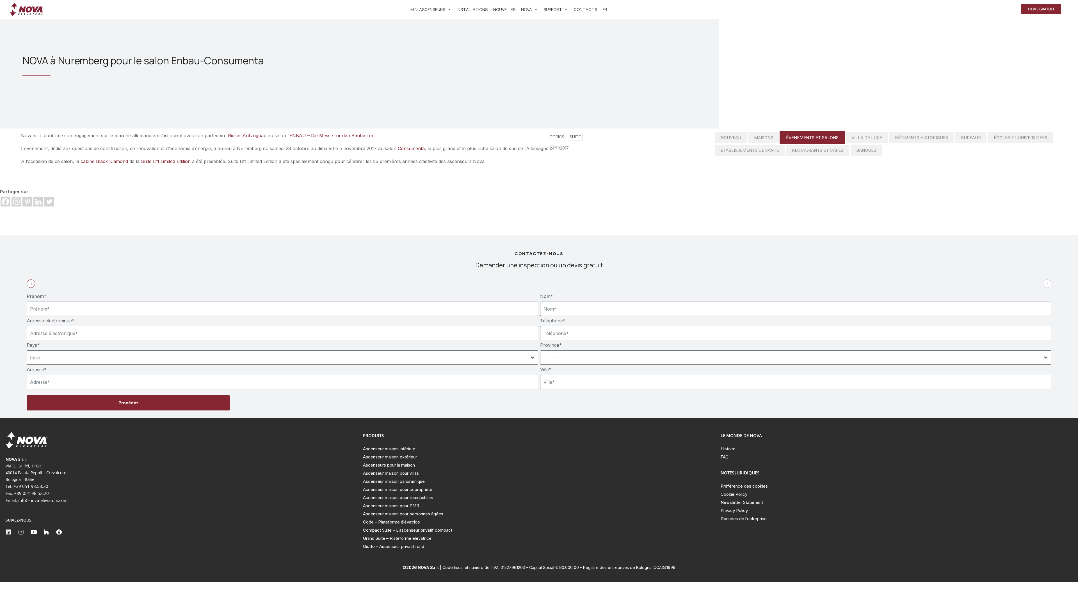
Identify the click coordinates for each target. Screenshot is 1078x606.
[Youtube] (33, 532)
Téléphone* (552, 320)
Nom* (546, 296)
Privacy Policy (734, 510)
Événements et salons (812, 137)
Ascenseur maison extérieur (390, 457)
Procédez (128, 402)
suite (575, 136)
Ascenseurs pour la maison (389, 465)
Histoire (728, 448)
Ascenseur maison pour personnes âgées (403, 514)
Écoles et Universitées (1020, 137)
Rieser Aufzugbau (247, 135)
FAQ (724, 457)
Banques (866, 150)
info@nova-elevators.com (43, 500)
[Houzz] (46, 532)
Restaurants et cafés (817, 150)
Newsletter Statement (742, 502)
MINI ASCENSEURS (427, 9)
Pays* (33, 345)
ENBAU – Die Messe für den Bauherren (331, 135)
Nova (526, 9)
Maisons (763, 137)
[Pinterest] (27, 201)
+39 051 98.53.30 (30, 486)
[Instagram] (16, 201)
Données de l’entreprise (744, 518)
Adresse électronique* (50, 320)
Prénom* (36, 296)
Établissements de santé (750, 150)
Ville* (545, 369)
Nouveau (731, 137)
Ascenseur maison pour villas (391, 473)
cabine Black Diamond (104, 161)
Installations (472, 9)
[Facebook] (5, 201)
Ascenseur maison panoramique (394, 481)
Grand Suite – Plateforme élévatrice (397, 538)
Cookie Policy (734, 494)
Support (552, 9)
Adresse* (37, 369)
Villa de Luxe (866, 137)
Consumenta (411, 148)
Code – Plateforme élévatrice (391, 522)
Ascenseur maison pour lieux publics (398, 497)
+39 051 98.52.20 (31, 493)
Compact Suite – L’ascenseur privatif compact (407, 530)
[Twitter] (49, 201)
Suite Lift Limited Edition (166, 161)
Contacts (585, 9)
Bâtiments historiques (921, 137)
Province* (551, 345)
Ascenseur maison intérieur (389, 448)
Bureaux (971, 137)
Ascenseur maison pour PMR (391, 505)
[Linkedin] (38, 201)
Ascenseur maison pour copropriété (397, 489)
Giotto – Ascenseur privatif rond (393, 546)
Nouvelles (504, 9)
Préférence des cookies (744, 486)
